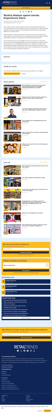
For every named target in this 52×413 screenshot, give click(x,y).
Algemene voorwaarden (7, 367)
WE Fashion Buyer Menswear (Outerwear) (15, 300)
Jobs (3, 398)
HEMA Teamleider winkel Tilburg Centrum (15, 302)
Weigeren (40, 410)
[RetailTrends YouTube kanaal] (24, 351)
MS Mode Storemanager (10, 307)
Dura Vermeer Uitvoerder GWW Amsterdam (15, 309)
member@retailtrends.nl (13, 389)
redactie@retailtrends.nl (11, 387)
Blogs (3, 396)
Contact (3, 399)
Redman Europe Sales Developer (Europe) (15, 305)
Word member (26, 7)
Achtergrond (5, 395)
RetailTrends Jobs (26, 317)
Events (27, 398)
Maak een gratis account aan (12, 73)
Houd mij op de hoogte (25, 252)
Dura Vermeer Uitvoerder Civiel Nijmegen (15, 311)
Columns (28, 396)
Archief (3, 400)
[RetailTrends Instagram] (31, 351)
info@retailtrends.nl (11, 385)
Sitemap (28, 400)
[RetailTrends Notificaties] (34, 351)
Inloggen (23, 73)
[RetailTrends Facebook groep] (18, 351)
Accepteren (47, 410)
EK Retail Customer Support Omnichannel (15, 315)
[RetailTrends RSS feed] (27, 351)
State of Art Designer (9, 304)
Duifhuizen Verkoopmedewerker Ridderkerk (16, 313)
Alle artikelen (44, 81)
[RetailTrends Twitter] (21, 351)
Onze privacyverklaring (7, 365)
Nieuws (28, 395)
